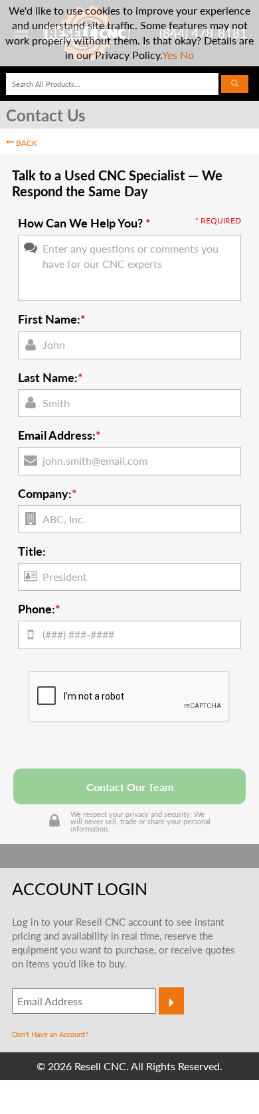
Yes (169, 54)
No (187, 54)
